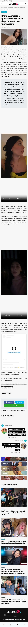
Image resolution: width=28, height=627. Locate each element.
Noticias (7, 7)
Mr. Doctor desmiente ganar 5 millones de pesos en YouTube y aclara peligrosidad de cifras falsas (13, 571)
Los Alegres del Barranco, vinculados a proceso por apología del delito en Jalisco (13, 513)
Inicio (2, 7)
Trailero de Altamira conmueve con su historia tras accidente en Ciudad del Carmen (13, 601)
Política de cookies (20, 619)
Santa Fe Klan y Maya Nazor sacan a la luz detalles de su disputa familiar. (13, 542)
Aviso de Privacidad (8, 619)
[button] (2, 4)
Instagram (4, 72)
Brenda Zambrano (6, 393)
